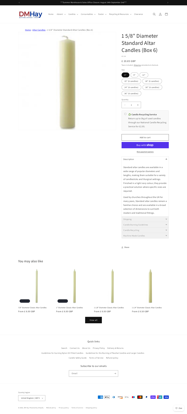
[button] (61, 14)
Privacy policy (64, 408)
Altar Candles (39, 30)
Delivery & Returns (115, 348)
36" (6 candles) (131, 93)
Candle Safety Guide (78, 358)
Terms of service (77, 408)
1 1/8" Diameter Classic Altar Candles (109, 308)
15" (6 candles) (131, 81)
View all (93, 320)
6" (125, 75)
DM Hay (26, 408)
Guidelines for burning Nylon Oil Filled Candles (62, 353)
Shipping (137, 65)
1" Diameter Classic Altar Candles (69, 308)
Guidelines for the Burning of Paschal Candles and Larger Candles (115, 353)
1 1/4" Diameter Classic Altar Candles (147, 308)
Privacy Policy (99, 348)
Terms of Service (96, 358)
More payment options (145, 152)
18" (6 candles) (152, 81)
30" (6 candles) (152, 87)
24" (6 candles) (131, 87)
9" (134, 75)
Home (28, 30)
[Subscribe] (115, 373)
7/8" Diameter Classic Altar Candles (32, 308)
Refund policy (112, 358)
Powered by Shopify (37, 408)
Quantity (125, 99)
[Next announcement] (168, 2)
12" (143, 75)
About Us (86, 348)
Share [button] (126, 247)
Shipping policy (91, 408)
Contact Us (75, 348)
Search (64, 348)
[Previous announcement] (19, 2)
